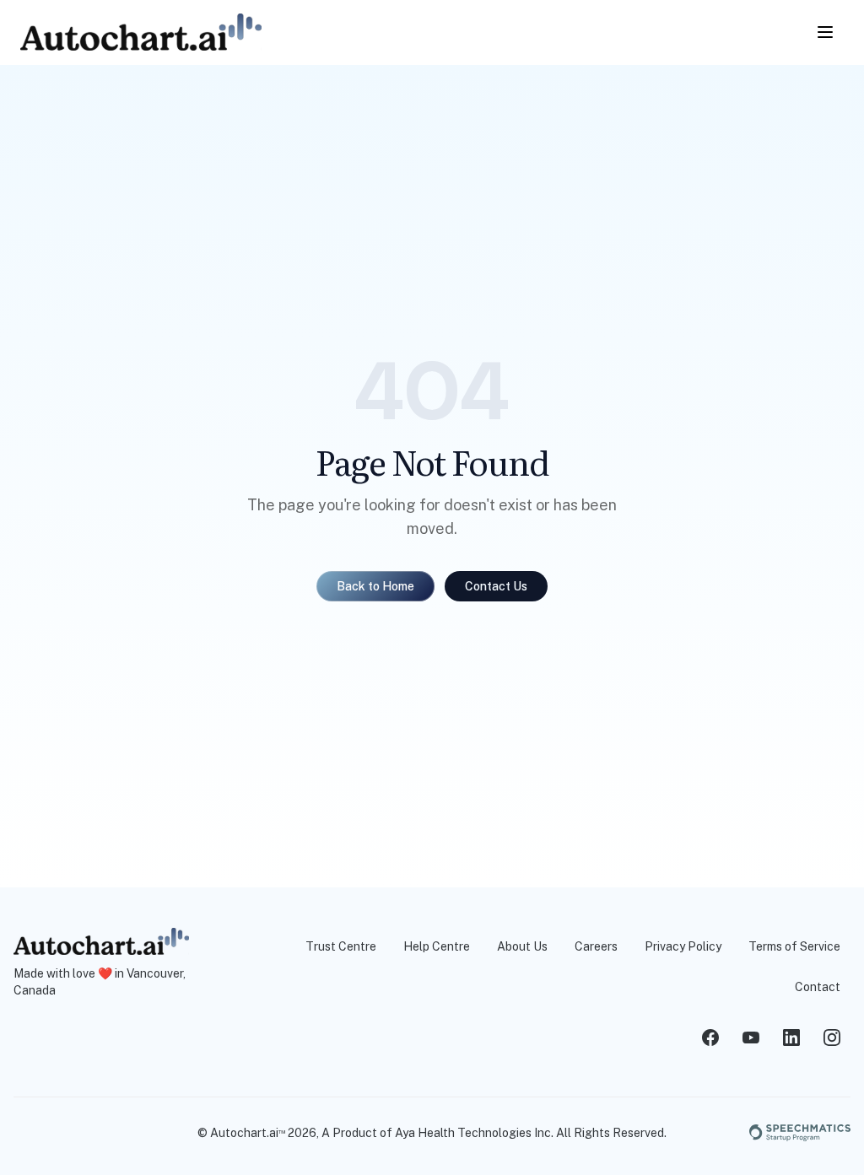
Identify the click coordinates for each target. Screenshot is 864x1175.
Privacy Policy (683, 946)
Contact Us (496, 586)
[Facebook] (710, 1037)
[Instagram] (831, 1037)
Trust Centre (340, 946)
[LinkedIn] (791, 1037)
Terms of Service (794, 946)
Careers (596, 946)
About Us (522, 946)
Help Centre (436, 946)
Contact (817, 987)
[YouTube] (751, 1037)
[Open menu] (825, 32)
